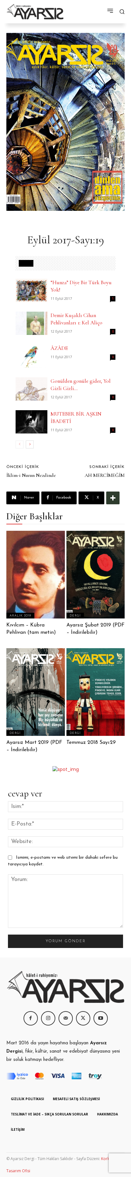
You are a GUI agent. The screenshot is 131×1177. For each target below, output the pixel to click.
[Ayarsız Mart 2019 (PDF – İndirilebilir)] (35, 692)
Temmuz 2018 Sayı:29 (91, 742)
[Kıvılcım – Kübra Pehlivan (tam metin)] (35, 574)
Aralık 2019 (20, 616)
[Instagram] (48, 1018)
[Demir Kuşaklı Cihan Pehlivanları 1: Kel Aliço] (31, 323)
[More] (113, 498)
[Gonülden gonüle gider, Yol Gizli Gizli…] (31, 389)
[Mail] (66, 1018)
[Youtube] (100, 1018)
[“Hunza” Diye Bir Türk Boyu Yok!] (31, 290)
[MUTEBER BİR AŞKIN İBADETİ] (31, 421)
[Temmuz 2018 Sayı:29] (95, 692)
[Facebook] (31, 1018)
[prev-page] (20, 444)
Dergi (75, 616)
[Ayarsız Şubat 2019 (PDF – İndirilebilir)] (95, 574)
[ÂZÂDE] (31, 356)
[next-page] (30, 444)
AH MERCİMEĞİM (105, 475)
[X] (83, 1018)
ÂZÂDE (59, 348)
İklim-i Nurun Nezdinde (31, 475)
